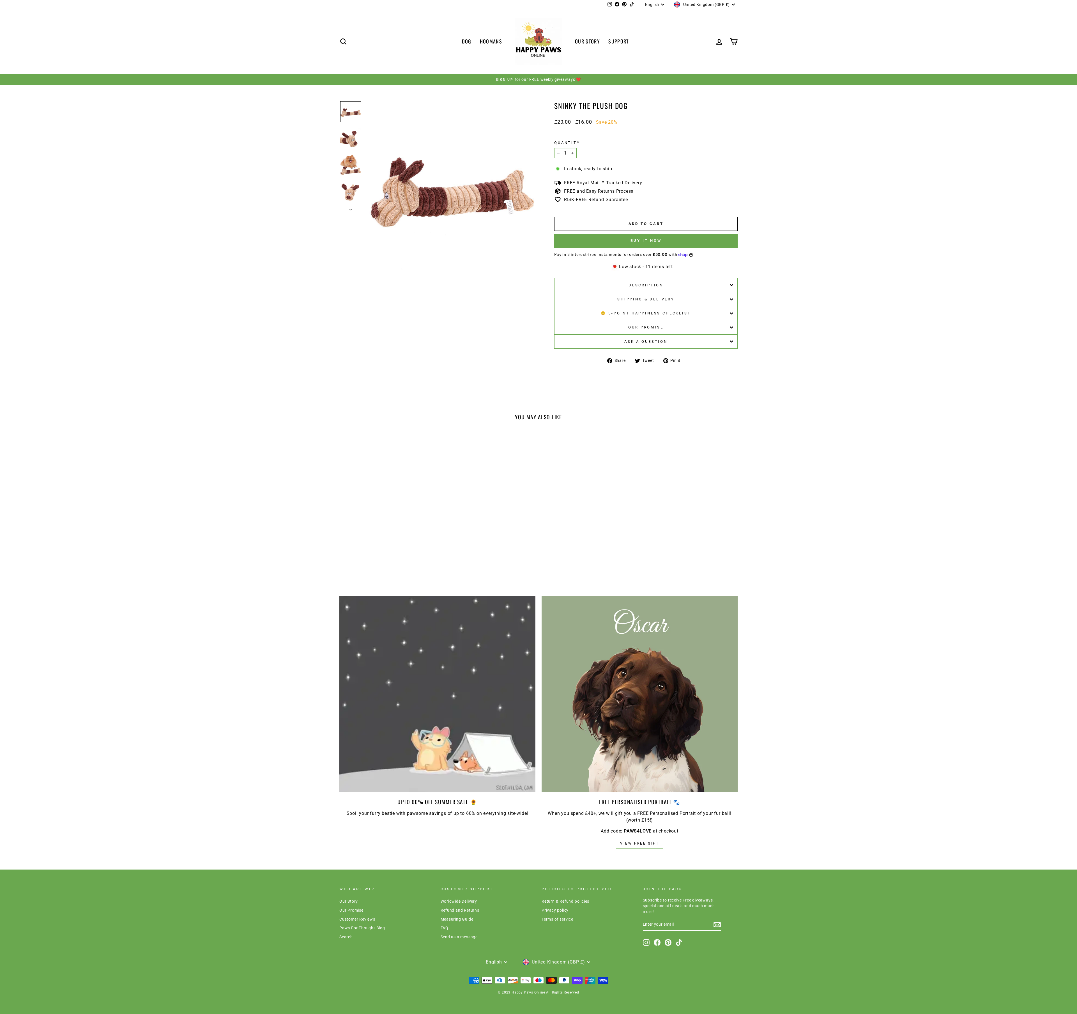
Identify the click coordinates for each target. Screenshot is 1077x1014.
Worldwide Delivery (459, 901)
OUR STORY (587, 41)
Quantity (567, 143)
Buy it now (646, 240)
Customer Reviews (357, 919)
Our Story (348, 901)
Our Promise (645, 327)
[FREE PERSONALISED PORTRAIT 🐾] (640, 694)
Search (346, 937)
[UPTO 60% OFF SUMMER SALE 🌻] (437, 694)
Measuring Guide (457, 919)
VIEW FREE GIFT (639, 843)
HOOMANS (491, 41)
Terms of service (557, 919)
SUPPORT (618, 41)
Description (646, 285)
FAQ (444, 928)
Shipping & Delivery (646, 299)
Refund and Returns (460, 910)
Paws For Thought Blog (362, 928)
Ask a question (646, 341)
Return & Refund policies (565, 901)
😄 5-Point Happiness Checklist (646, 313)
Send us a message (459, 937)
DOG (466, 41)
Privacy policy (555, 910)
